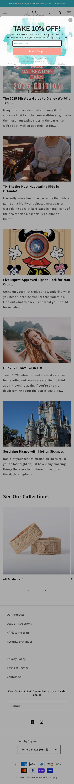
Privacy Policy (61, 63)
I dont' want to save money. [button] (37, 58)
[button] (70, 20)
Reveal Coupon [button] (37, 51)
